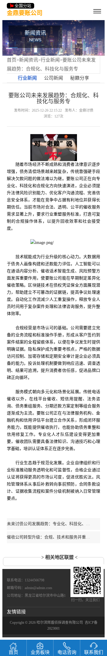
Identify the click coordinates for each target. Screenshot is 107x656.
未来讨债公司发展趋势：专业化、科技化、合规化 (52, 524)
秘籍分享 (79, 78)
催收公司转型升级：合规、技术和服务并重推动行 (52, 537)
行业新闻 (50, 59)
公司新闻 (53, 78)
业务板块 (40, 652)
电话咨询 (66, 652)
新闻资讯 (28, 59)
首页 (11, 59)
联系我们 (93, 652)
